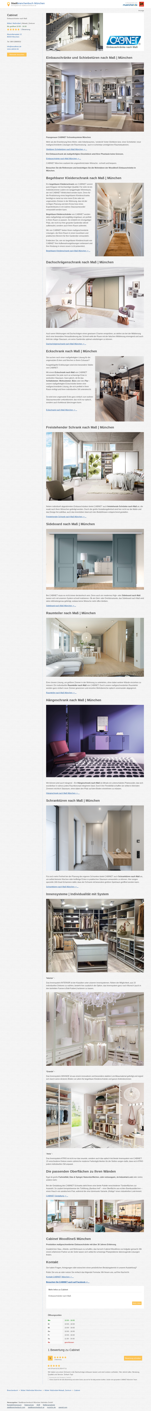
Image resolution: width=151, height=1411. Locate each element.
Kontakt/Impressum (14, 1405)
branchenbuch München (28, 3)
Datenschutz (29, 1405)
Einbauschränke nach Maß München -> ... (63, 159)
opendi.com (63, 1407)
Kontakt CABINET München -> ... (60, 1277)
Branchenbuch (12, 1390)
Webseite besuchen (16, 54)
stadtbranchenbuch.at (36, 1407)
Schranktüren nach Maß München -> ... (62, 887)
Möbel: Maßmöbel (14, 23)
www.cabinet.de (13, 49)
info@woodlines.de (14, 46)
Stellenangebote (49, 1405)
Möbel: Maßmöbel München (31, 1390)
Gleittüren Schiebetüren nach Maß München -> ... (66, 149)
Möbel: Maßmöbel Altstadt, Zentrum (58, 1390)
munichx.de (51, 1407)
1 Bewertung (25, 29)
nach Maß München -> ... (63, 793)
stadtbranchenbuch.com (16, 1407)
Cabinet (77, 1390)
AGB (38, 1405)
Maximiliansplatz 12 (14, 35)
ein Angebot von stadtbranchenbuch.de (23, 5)
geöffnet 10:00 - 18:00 (17, 26)
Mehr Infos (137, 1303)
